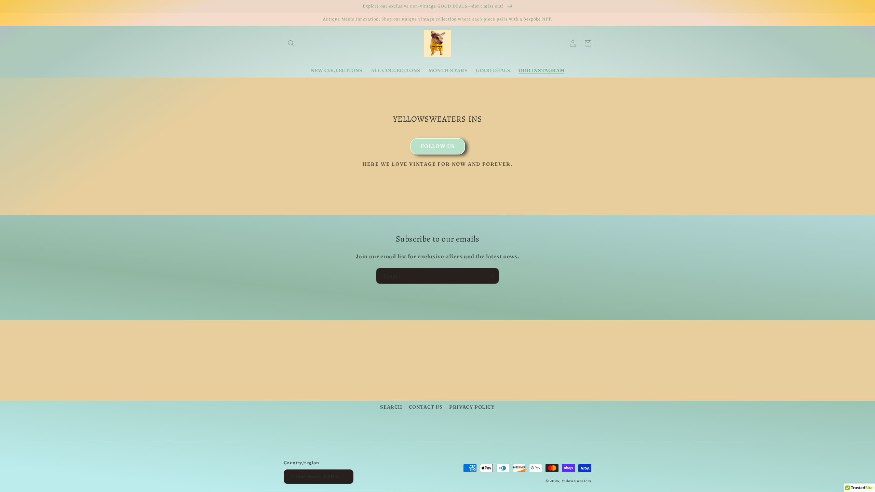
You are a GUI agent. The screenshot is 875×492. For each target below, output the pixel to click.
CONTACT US (426, 407)
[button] (291, 43)
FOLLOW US (438, 146)
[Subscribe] (491, 276)
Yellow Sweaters (577, 481)
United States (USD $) (315, 476)
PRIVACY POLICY (472, 407)
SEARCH (391, 407)
